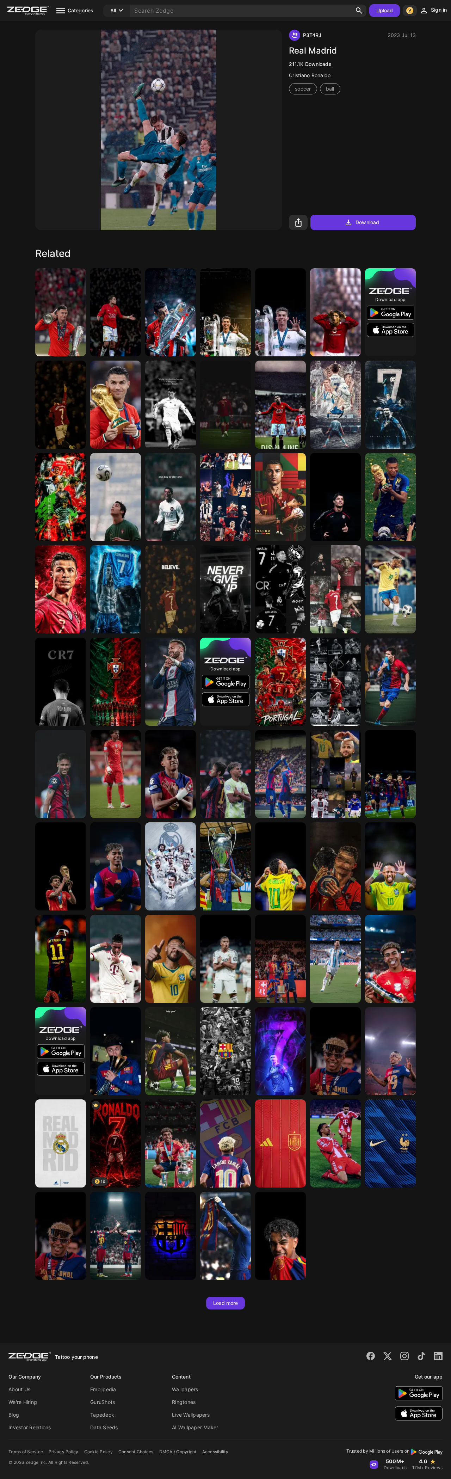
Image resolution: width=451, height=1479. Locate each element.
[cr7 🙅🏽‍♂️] (335, 497)
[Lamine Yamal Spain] (170, 1143)
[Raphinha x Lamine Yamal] (280, 774)
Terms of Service (25, 1451)
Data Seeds (104, 1427)
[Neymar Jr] (60, 774)
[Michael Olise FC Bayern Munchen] (115, 959)
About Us (19, 1389)
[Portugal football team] (280, 682)
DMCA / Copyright (178, 1451)
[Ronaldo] (115, 312)
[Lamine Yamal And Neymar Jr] (225, 774)
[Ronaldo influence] (170, 405)
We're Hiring (22, 1402)
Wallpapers (185, 1389)
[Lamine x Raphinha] (115, 1236)
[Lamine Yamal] (115, 774)
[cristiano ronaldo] (60, 589)
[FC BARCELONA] (170, 1236)
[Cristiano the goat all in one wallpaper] (335, 589)
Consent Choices (136, 1451)
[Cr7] (280, 1051)
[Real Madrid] (60, 1143)
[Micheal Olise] (335, 1143)
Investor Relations (29, 1427)
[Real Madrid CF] (170, 866)
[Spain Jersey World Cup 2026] (280, 1143)
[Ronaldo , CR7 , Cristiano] (60, 682)
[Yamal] (335, 1051)
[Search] (359, 10)
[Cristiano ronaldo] (390, 405)
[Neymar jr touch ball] (390, 589)
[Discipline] (280, 405)
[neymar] (60, 959)
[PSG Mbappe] (390, 497)
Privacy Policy (64, 1451)
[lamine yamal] (170, 1051)
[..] (170, 497)
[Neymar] (335, 774)
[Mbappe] (225, 959)
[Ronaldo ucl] (280, 312)
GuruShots (102, 1402)
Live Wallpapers (191, 1415)
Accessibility (215, 1451)
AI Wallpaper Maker (195, 1427)
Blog (13, 1415)
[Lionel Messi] (335, 959)
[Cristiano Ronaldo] (60, 312)
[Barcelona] (390, 774)
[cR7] (225, 589)
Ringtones (184, 1402)
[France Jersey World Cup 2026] (390, 1143)
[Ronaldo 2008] (335, 312)
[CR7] (170, 312)
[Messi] (390, 682)
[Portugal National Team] (115, 682)
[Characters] (170, 589)
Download (367, 222)
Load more (225, 1303)
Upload (384, 10)
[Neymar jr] (170, 682)
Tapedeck (102, 1415)
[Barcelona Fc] (280, 959)
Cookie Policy (98, 1451)
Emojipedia (103, 1389)
